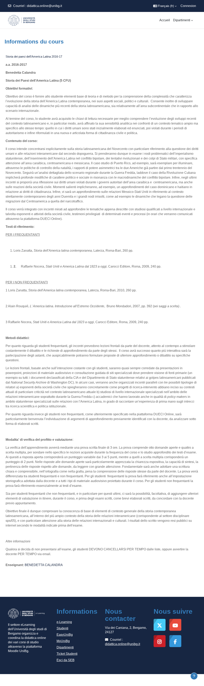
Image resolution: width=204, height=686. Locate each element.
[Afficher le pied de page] (194, 676)
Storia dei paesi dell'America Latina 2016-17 (34, 56)
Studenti (62, 628)
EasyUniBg (65, 634)
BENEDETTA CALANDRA (44, 565)
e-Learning (64, 622)
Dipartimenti (65, 647)
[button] (165, 6)
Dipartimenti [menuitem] (181, 20)
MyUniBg (63, 641)
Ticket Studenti (67, 653)
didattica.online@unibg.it (44, 6)
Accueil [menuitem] (164, 20)
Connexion (188, 6)
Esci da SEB (66, 660)
